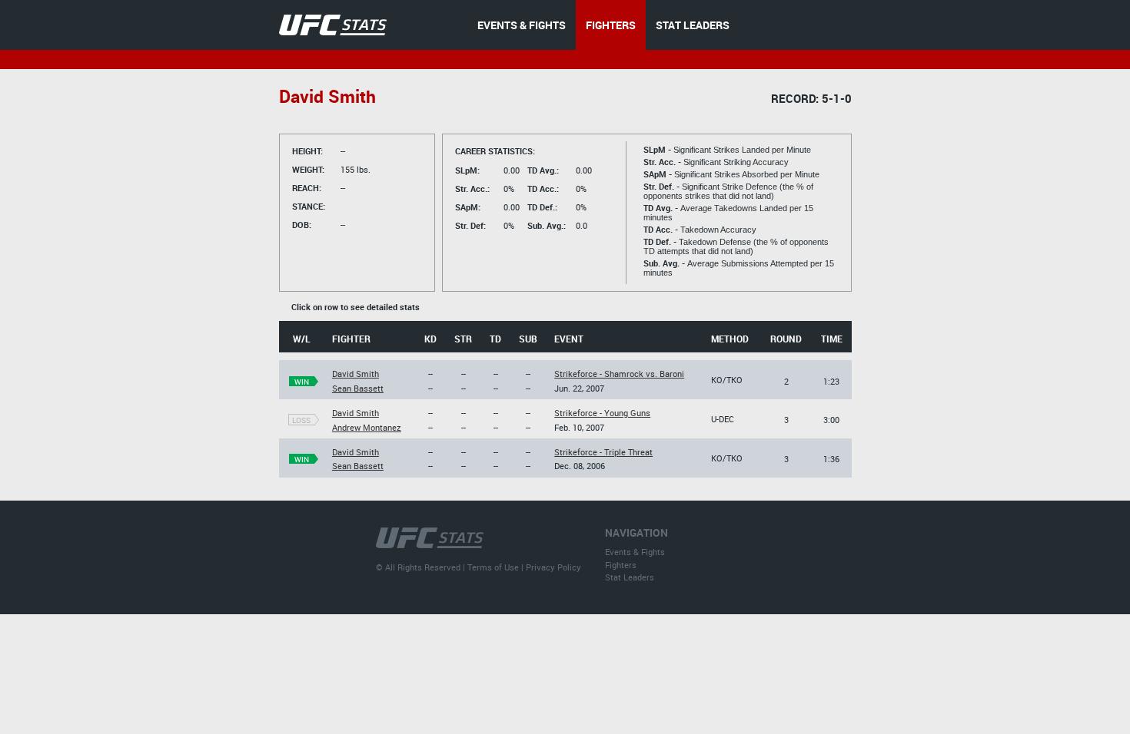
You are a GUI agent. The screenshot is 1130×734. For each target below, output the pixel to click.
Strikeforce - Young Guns (602, 412)
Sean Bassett (358, 388)
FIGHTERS (611, 25)
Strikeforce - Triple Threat (603, 452)
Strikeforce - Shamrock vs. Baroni (619, 373)
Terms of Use (493, 567)
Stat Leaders (629, 577)
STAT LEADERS (693, 25)
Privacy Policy (553, 567)
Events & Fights (635, 551)
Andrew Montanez (366, 427)
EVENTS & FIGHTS (521, 25)
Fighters (620, 564)
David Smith (355, 373)
